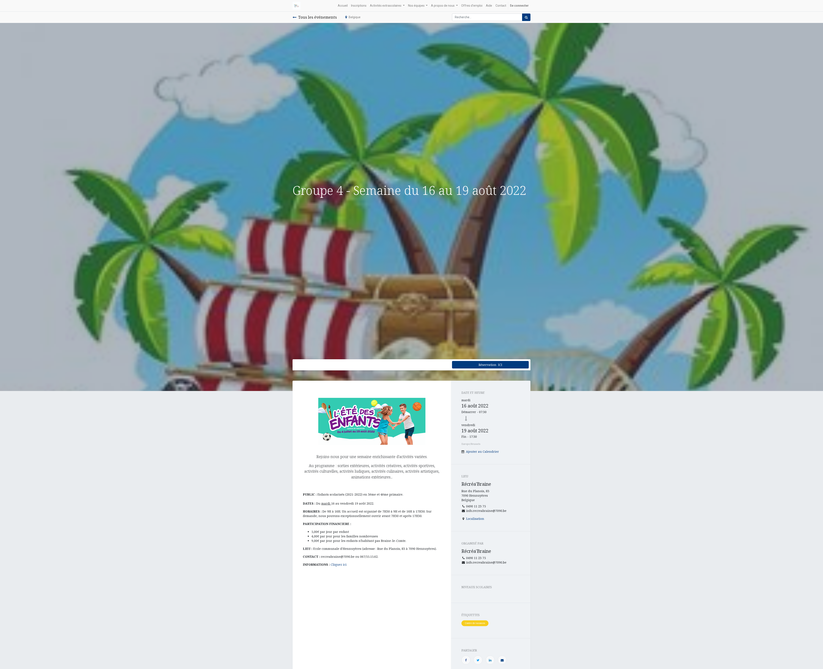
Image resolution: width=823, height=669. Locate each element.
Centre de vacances (475, 623)
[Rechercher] (526, 17)
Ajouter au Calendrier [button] (482, 452)
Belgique (354, 17)
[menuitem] (342, 6)
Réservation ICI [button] (490, 365)
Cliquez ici (339, 564)
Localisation (475, 519)
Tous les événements (317, 17)
